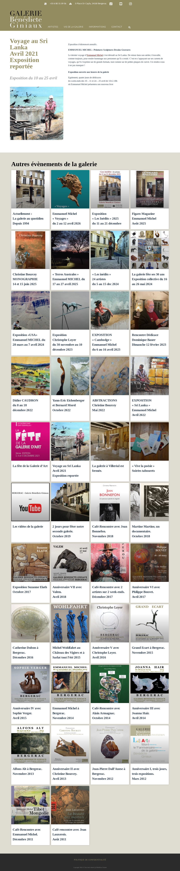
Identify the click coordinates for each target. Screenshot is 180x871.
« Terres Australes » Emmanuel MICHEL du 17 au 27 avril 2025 (68, 279)
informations (97, 27)
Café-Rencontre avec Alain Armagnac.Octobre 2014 (106, 713)
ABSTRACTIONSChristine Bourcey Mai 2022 (104, 405)
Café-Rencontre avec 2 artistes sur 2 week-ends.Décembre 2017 (108, 592)
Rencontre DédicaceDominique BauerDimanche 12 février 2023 (149, 339)
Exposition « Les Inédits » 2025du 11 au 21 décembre (106, 218)
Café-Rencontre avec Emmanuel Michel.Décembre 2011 (27, 834)
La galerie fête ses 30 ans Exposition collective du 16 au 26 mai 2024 (149, 279)
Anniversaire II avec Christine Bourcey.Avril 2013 (65, 773)
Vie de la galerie (73, 27)
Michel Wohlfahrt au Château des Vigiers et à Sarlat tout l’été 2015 (68, 652)
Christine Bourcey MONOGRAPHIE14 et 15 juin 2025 (25, 279)
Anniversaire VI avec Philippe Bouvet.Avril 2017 (146, 592)
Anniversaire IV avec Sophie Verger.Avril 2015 (27, 713)
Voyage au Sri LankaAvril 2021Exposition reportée (29, 53)
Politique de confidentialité (90, 860)
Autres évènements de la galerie (54, 164)
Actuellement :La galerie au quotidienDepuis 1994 (28, 218)
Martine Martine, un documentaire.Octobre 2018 (146, 531)
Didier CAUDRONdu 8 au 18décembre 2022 (25, 405)
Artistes (53, 27)
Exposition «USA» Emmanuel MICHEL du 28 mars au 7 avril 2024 (29, 339)
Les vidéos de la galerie (28, 526)
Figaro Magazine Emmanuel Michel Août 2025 (144, 218)
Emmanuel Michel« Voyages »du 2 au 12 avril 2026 (66, 218)
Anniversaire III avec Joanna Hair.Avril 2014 (146, 713)
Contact (116, 27)
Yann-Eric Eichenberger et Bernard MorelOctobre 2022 (68, 405)
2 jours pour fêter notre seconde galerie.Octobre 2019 (68, 531)
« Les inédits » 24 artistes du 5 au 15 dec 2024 (105, 279)
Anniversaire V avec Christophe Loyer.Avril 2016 (105, 652)
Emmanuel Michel (95, 55)
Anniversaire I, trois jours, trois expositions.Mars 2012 (149, 773)
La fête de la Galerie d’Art (30, 466)
